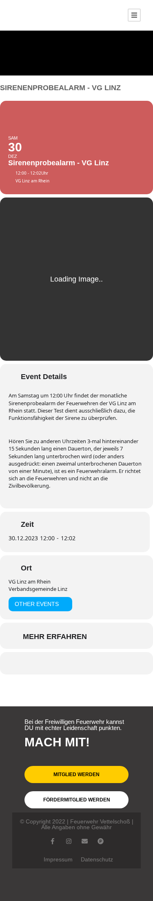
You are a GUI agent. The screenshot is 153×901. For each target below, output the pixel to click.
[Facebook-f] (53, 841)
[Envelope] (85, 841)
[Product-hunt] (101, 841)
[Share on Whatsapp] (67, 663)
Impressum (58, 859)
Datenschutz (97, 859)
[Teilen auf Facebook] (51, 663)
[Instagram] (69, 841)
